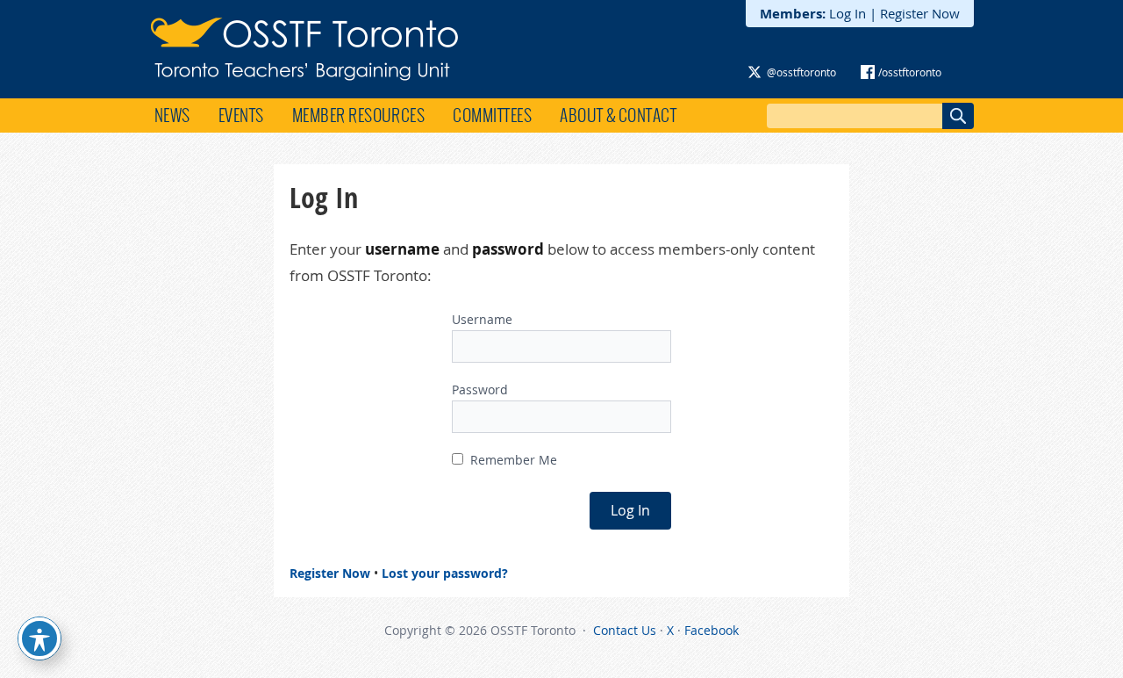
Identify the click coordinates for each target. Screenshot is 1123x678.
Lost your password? (445, 573)
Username (482, 319)
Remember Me (512, 459)
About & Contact (618, 115)
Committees (492, 115)
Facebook (711, 630)
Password (480, 389)
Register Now (920, 13)
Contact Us (624, 630)
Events (241, 115)
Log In (847, 13)
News (172, 115)
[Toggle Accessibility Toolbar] (39, 638)
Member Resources (359, 115)
